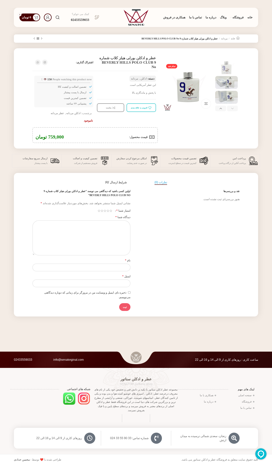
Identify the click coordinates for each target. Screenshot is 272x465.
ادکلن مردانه (73, 113)
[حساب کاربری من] (47, 17)
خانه (232, 38)
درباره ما (208, 401)
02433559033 (23, 359)
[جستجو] (57, 17)
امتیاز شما (123, 210)
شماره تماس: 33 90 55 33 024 (129, 438)
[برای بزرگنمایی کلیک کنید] (206, 103)
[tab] (161, 182)
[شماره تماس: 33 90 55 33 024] (156, 438)
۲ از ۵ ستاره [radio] (107, 210)
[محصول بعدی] (34, 39)
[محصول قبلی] (41, 39)
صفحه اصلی (245, 395)
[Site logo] (136, 17)
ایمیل (126, 276)
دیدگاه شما (122, 217)
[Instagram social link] (45, 62)
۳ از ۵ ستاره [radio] (104, 210)
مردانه (224, 38)
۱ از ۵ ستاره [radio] (110, 210)
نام (127, 260)
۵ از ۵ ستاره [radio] (99, 210)
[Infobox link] (85, 17)
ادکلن (143, 78)
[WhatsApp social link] (38, 62)
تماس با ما (246, 408)
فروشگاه (247, 401)
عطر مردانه (57, 113)
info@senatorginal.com (68, 359)
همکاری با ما (206, 395)
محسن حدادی (22, 459)
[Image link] (84, 398)
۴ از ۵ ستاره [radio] (101, 210)
